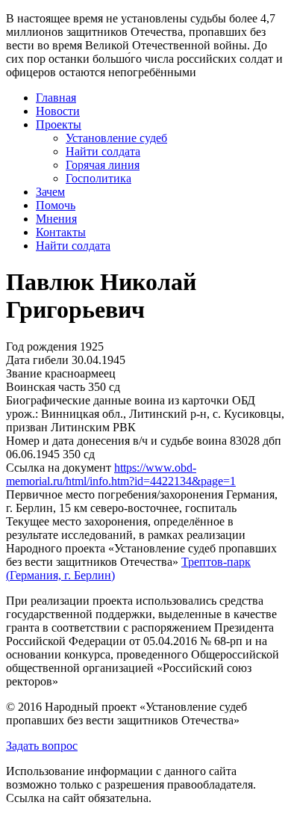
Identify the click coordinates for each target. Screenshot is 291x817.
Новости (58, 111)
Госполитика (98, 178)
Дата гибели (37, 360)
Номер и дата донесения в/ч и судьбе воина (116, 440)
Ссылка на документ (58, 467)
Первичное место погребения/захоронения (114, 494)
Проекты (58, 124)
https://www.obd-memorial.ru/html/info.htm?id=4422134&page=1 (121, 474)
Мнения (56, 218)
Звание (24, 373)
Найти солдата (103, 151)
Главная (56, 97)
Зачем (50, 191)
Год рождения (41, 346)
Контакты (61, 232)
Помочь (55, 205)
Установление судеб (116, 138)
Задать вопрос (42, 745)
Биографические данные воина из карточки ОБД (130, 400)
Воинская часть (45, 386)
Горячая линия (103, 164)
